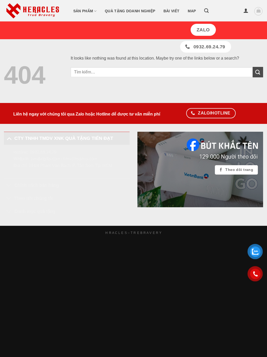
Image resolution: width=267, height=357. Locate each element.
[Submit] (258, 72)
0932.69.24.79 (43, 152)
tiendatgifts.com (45, 159)
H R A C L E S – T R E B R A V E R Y (133, 233)
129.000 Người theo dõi (228, 156)
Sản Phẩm (83, 11)
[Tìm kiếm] (206, 11)
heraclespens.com (80, 159)
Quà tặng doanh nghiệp (130, 11)
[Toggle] (9, 138)
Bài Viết (171, 11)
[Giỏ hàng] (258, 11)
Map (192, 11)
